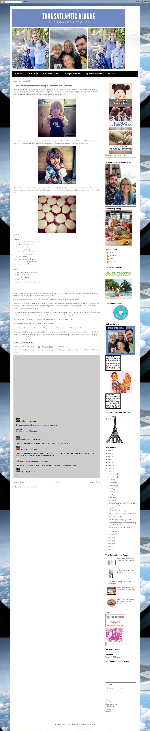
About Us (19, 74)
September (114, 483)
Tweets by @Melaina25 (113, 657)
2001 (110, 550)
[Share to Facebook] (50, 347)
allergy (21, 350)
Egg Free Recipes (94, 74)
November (113, 477)
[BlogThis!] (45, 347)
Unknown (113, 262)
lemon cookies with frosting (78, 350)
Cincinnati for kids (51, 74)
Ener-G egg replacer (42, 94)
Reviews (111, 74)
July (111, 489)
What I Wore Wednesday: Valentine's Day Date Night (126, 589)
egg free (56, 350)
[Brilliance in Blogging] (115, 155)
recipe (15, 352)
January (113, 534)
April (111, 497)
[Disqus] (56, 386)
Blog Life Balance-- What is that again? (122, 514)
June (112, 492)
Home (57, 482)
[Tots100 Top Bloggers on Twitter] (120, 153)
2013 (110, 468)
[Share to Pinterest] (52, 347)
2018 (110, 453)
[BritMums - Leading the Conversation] (115, 644)
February (113, 531)
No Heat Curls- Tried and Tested (120, 527)
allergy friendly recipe (31, 350)
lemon (66, 350)
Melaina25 (113, 256)
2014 (110, 465)
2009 (110, 544)
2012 (110, 471)
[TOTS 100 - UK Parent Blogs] (115, 626)
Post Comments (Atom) (31, 487)
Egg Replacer (50, 303)
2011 (110, 538)
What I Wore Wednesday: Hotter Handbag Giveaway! (126, 559)
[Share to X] (48, 347)
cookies (42, 350)
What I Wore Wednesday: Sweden (120, 511)
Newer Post (18, 482)
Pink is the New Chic (116, 517)
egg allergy (49, 350)
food (61, 350)
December (113, 474)
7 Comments (59, 347)
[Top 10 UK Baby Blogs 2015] (120, 106)
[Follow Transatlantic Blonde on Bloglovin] (114, 443)
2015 (110, 462)
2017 (110, 456)
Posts (110, 688)
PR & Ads (33, 74)
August (112, 486)
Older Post (95, 482)
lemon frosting (93, 350)
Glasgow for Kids (72, 74)
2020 (110, 450)
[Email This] (43, 347)
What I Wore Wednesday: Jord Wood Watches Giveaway (125, 601)
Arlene (112, 252)
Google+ (108, 700)
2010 (110, 541)
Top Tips (112, 508)
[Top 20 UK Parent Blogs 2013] (120, 130)
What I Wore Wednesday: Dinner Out (121, 520)
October (113, 480)
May (111, 495)
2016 (110, 459)
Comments (112, 692)
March (112, 500)
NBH (111, 259)
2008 (110, 547)
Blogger (92, 724)
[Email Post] (39, 347)
